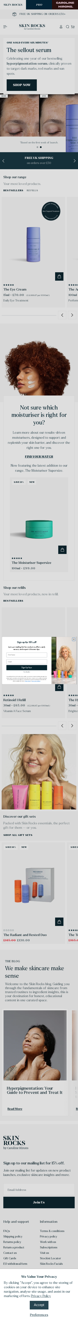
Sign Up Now (26, 668)
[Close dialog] (73, 639)
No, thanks (27, 672)
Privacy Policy (41, 1296)
